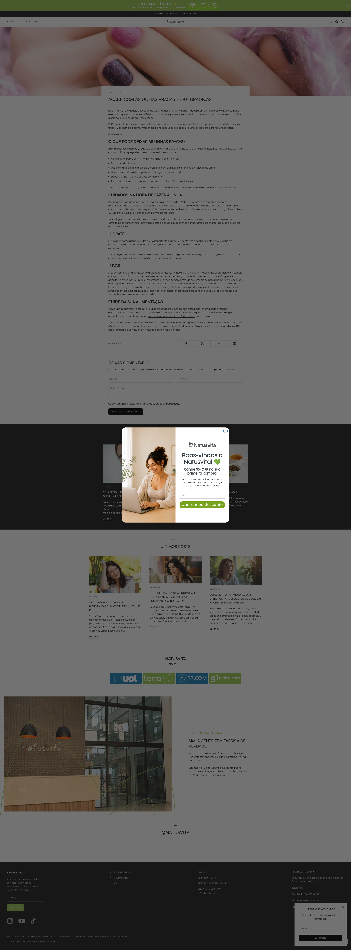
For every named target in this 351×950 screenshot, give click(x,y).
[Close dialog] (225, 431)
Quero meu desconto (202, 505)
